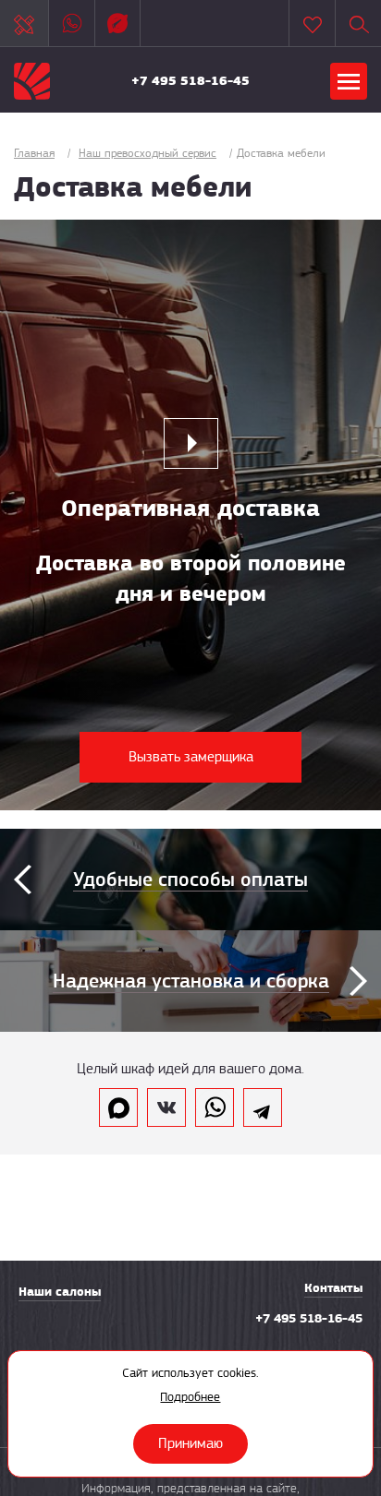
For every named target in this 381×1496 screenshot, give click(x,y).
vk (166, 1107)
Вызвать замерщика (191, 756)
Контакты (333, 1288)
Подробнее (190, 1396)
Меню (348, 81)
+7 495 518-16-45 (190, 80)
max (118, 1107)
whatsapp (214, 1107)
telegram (262, 1107)
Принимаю (190, 1443)
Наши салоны (59, 1291)
